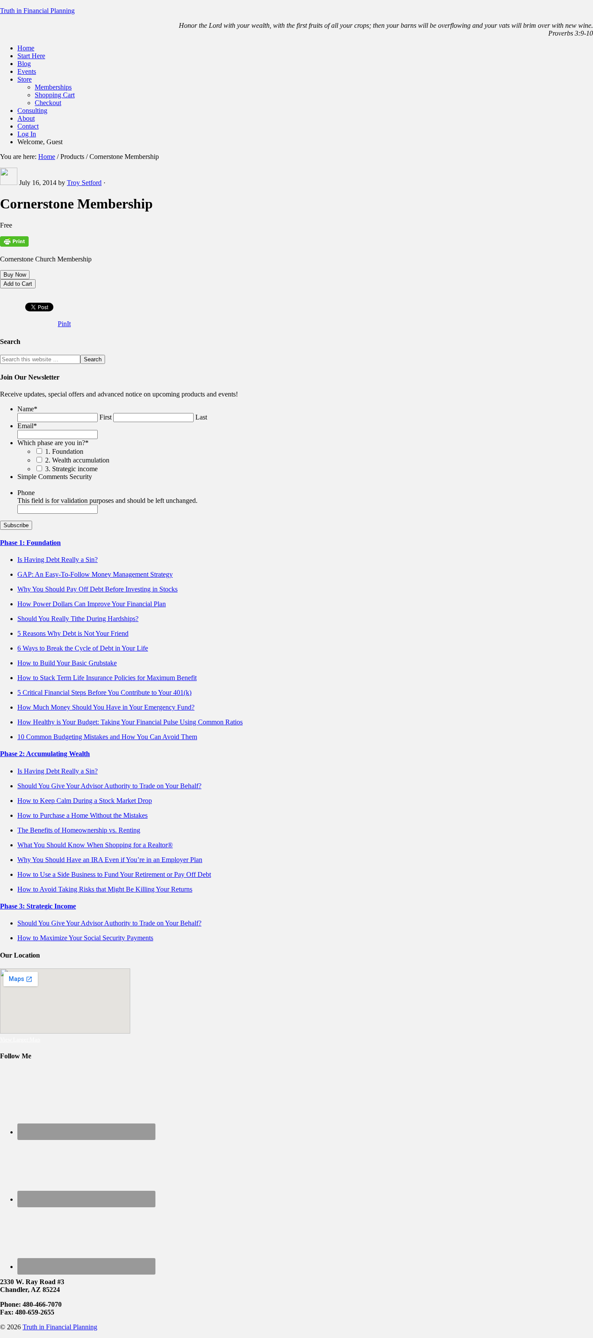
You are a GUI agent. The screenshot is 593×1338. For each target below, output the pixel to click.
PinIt (64, 323)
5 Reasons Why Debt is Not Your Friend (72, 633)
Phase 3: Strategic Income (38, 906)
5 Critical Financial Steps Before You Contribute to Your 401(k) (104, 692)
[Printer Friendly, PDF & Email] (14, 244)
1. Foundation (64, 451)
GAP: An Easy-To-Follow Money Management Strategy (95, 574)
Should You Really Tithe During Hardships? (77, 618)
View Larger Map (20, 1039)
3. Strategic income (71, 468)
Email (27, 425)
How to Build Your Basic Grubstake (67, 663)
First (105, 417)
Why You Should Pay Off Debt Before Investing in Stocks (97, 589)
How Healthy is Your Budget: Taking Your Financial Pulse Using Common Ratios (130, 722)
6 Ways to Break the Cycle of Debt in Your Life (82, 648)
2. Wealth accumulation (77, 460)
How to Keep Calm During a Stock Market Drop (84, 800)
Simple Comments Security (54, 476)
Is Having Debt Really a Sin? (57, 559)
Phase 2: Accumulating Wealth (45, 753)
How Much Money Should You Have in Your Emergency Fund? (105, 707)
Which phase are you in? (53, 442)
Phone (26, 492)
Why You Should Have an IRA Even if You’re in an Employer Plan (109, 859)
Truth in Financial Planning (37, 10)
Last (201, 417)
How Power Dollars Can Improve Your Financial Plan (91, 604)
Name (27, 409)
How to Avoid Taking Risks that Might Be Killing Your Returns (104, 889)
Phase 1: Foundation (30, 542)
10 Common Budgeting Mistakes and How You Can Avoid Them (107, 736)
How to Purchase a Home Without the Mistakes (82, 815)
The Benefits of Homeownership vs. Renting (78, 830)
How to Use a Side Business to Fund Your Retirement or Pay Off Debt (114, 874)
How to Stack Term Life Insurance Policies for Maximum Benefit (107, 677)
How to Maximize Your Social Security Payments (85, 938)
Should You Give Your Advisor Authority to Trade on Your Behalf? (109, 786)
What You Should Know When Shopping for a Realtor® (95, 845)
